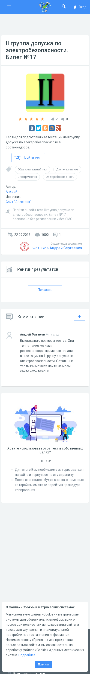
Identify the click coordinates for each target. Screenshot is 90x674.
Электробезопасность (60, 177)
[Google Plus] (58, 128)
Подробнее (27, 655)
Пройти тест (32, 157)
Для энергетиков (67, 169)
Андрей (11, 192)
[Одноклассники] (45, 128)
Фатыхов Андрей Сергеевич (57, 248)
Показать (45, 290)
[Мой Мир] (52, 128)
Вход (83, 7)
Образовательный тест (32, 169)
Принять (43, 664)
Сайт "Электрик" (18, 202)
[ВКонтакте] (32, 128)
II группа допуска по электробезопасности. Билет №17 (37, 50)
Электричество (27, 177)
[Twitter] (38, 128)
